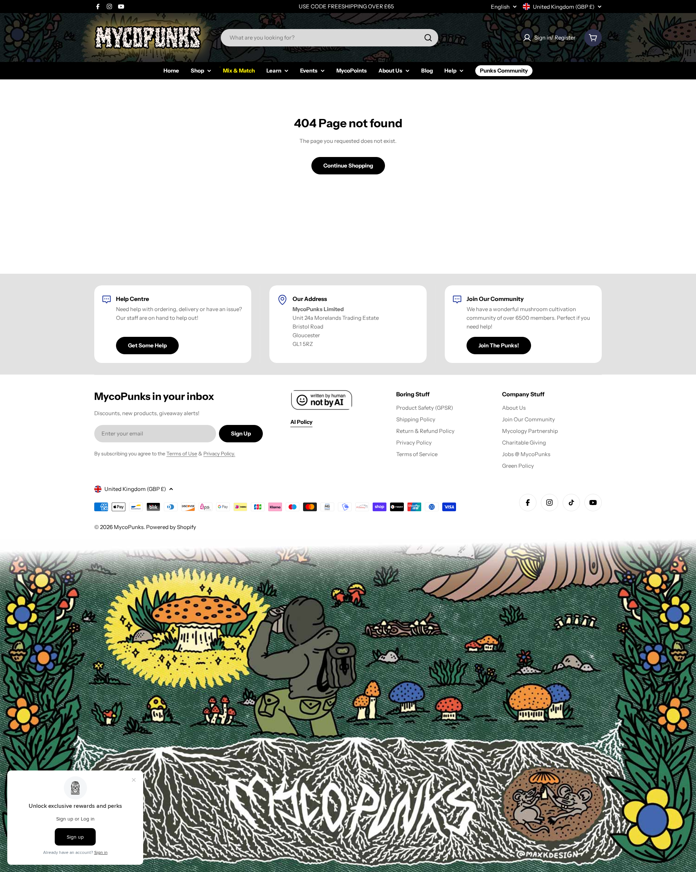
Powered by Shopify (171, 527)
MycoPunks (129, 527)
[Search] (428, 37)
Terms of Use (181, 453)
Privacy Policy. (219, 453)
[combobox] (329, 37)
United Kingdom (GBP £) (563, 6)
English (500, 6)
